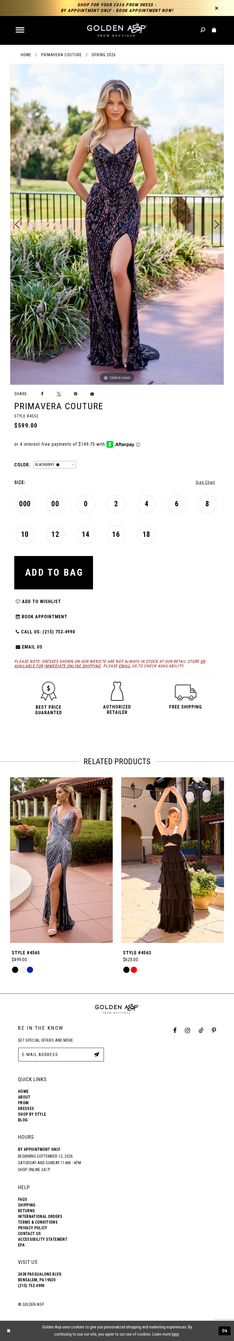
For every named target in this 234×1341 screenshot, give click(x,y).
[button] (20, 30)
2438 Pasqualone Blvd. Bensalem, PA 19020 (40, 1277)
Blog (23, 1120)
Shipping (27, 1205)
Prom (23, 1103)
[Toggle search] (203, 30)
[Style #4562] (172, 860)
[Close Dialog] (8, 1331)
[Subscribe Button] (96, 1054)
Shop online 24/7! (34, 1169)
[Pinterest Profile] (214, 1030)
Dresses (26, 1108)
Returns (26, 1210)
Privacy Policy (32, 1228)
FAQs (22, 1199)
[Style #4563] (61, 860)
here (175, 1334)
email (125, 666)
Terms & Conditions (38, 1222)
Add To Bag (54, 572)
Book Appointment (43, 616)
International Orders (40, 1216)
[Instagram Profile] (187, 1030)
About (24, 1097)
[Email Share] (92, 394)
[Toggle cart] (214, 30)
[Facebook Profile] (175, 1030)
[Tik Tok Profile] (201, 1030)
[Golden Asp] (117, 30)
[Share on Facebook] (42, 394)
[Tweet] (59, 394)
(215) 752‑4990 (31, 1285)
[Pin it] (75, 394)
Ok (225, 1330)
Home (26, 55)
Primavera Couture (61, 55)
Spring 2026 (104, 55)
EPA (21, 1245)
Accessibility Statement (42, 1239)
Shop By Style (32, 1114)
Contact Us (29, 1233)
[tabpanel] (117, 224)
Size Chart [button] (205, 482)
